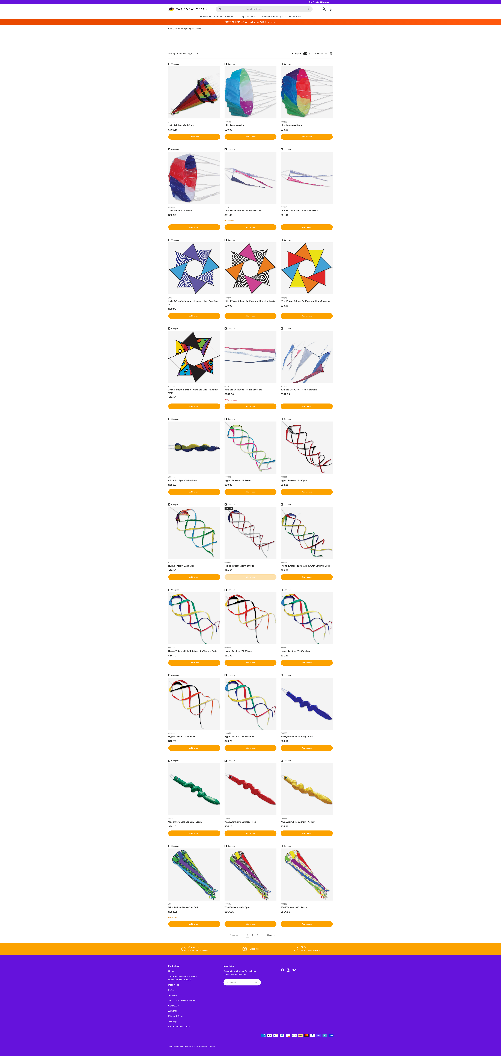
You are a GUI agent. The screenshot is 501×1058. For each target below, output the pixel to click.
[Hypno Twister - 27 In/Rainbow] (307, 618)
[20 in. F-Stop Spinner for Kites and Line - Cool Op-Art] (194, 268)
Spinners (229, 17)
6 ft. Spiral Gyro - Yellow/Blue (182, 480)
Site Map (172, 1021)
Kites (216, 17)
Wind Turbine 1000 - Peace (294, 907)
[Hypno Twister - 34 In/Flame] (194, 704)
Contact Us (173, 1006)
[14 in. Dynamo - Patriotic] (194, 178)
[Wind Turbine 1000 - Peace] (307, 874)
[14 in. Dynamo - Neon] (307, 92)
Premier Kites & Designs (182, 1046)
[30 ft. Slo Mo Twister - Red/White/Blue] (307, 357)
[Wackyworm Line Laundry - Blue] (307, 704)
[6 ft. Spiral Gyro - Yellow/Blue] (194, 448)
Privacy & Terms (175, 1016)
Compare (296, 53)
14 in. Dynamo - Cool (235, 125)
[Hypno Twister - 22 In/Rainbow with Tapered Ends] (194, 618)
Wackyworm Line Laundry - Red (240, 822)
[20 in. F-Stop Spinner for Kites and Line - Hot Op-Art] (251, 268)
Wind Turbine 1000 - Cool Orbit (183, 907)
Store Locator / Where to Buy (181, 1000)
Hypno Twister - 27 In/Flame (238, 651)
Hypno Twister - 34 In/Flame (181, 737)
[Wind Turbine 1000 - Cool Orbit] (194, 874)
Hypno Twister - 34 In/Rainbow (239, 737)
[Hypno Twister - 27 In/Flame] (251, 618)
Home (170, 29)
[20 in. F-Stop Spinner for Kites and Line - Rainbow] (307, 268)
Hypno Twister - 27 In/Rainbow (296, 651)
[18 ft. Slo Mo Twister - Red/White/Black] (307, 178)
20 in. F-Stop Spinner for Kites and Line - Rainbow (305, 301)
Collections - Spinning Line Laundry (188, 29)
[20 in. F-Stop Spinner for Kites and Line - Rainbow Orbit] (194, 357)
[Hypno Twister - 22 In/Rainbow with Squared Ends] (307, 533)
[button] (331, 9)
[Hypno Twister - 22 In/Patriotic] (251, 533)
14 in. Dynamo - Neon (291, 125)
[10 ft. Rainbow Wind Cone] (194, 92)
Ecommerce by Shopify (207, 1046)
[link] (232, 935)
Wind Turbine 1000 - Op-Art (238, 907)
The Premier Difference (319, 2)
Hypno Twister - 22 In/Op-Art (294, 480)
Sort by (171, 53)
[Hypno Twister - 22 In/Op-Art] (307, 448)
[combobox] (264, 9)
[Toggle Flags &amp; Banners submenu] (257, 16)
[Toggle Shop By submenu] (209, 16)
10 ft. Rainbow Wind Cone (181, 125)
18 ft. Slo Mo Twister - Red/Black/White (243, 211)
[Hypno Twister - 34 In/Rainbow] (251, 704)
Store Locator (295, 17)
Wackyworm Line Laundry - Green (185, 822)
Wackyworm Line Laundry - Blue (297, 737)
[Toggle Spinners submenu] (235, 16)
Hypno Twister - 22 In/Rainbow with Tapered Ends (192, 651)
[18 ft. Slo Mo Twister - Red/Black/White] (251, 178)
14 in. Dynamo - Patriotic (180, 211)
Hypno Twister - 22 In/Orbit (181, 566)
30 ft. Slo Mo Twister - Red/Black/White (243, 390)
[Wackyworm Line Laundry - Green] (194, 789)
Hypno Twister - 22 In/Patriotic (239, 566)
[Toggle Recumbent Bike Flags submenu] (284, 16)
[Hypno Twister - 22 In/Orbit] (194, 533)
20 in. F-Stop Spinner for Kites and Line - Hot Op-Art (250, 301)
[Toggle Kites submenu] (220, 16)
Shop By (204, 17)
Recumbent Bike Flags (272, 17)
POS (193, 1046)
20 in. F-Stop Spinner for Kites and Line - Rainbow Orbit (192, 391)
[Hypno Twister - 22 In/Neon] (251, 448)
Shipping (172, 995)
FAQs (171, 990)
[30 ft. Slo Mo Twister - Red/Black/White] (251, 357)
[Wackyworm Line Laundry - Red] (251, 789)
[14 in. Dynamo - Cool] (251, 92)
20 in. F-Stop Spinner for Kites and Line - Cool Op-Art (192, 303)
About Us (172, 1011)
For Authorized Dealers (179, 1027)
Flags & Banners (247, 17)
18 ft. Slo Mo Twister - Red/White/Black (299, 211)
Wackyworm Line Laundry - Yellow (297, 822)
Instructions (173, 985)
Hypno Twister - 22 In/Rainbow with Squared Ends (305, 566)
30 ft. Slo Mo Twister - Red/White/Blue (299, 390)
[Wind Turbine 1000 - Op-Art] (251, 874)
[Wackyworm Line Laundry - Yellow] (307, 789)
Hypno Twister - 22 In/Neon (238, 480)
